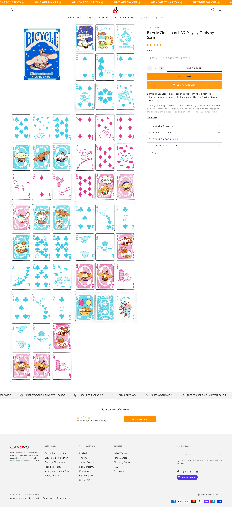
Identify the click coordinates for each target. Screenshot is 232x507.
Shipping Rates (122, 462)
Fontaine (84, 471)
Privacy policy (49, 498)
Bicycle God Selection (56, 457)
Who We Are (120, 453)
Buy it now (184, 77)
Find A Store (120, 457)
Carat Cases (86, 475)
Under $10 (84, 480)
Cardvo (21, 494)
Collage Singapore (55, 462)
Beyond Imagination (56, 453)
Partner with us (122, 471)
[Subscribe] (220, 454)
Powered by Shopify (18, 498)
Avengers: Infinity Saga (57, 471)
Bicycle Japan (153, 28)
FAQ (116, 466)
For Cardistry (86, 466)
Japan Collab (86, 462)
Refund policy (34, 498)
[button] (12, 10)
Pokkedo (83, 453)
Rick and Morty (53, 466)
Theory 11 (84, 457)
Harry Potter (52, 475)
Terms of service (64, 498)
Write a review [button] (139, 419)
